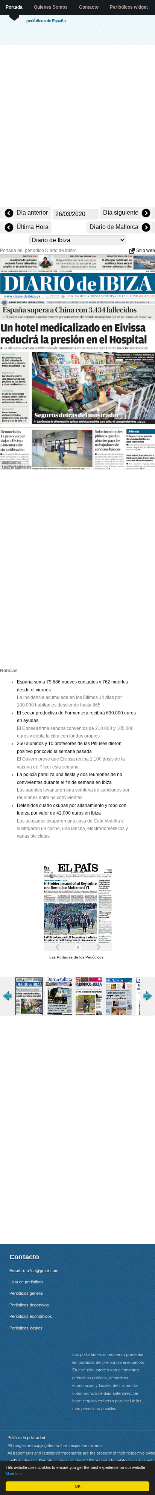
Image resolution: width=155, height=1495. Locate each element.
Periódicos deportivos (29, 1305)
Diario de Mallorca (115, 227)
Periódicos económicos (30, 1316)
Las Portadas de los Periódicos (76, 957)
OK (78, 1486)
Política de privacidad (26, 1437)
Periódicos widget (129, 7)
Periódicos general (26, 1293)
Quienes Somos (51, 7)
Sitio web (145, 250)
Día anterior (31, 212)
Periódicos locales (26, 1328)
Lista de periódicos (26, 1282)
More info (14, 1473)
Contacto (89, 7)
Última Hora (32, 227)
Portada (14, 7)
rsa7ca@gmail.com (40, 1270)
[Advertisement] (77, 127)
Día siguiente (121, 212)
